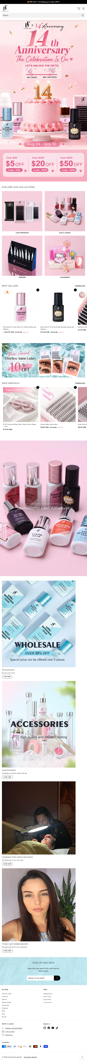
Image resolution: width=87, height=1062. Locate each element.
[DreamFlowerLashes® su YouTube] (53, 1028)
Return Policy (47, 996)
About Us (4, 999)
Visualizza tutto (80, 286)
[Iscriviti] (57, 978)
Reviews (4, 1017)
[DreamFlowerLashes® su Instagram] (45, 1028)
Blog (3, 1014)
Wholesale (5, 1008)
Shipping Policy (48, 994)
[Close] (5, 523)
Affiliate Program (6, 1002)
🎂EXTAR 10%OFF (5, 532)
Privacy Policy (47, 999)
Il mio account (47, 1002)
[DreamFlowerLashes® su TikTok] (57, 1028)
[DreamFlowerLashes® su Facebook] (49, 1028)
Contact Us (5, 996)
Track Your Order (6, 994)
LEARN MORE (7, 777)
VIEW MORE (7, 677)
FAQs (3, 1011)
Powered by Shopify (30, 1057)
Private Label (5, 1005)
